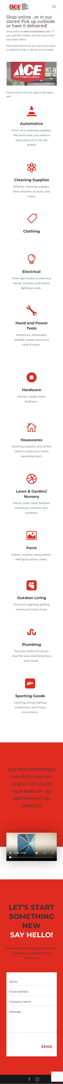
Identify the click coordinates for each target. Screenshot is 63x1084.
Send (47, 1047)
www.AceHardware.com (36, 31)
